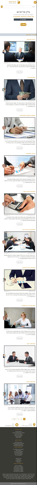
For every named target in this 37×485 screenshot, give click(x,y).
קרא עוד (19, 72)
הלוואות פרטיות (18, 436)
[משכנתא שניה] (19, 89)
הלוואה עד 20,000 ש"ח (18, 469)
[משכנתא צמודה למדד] (19, 203)
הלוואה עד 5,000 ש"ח (18, 466)
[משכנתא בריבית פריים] (19, 241)
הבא (14, 419)
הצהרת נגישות (18, 458)
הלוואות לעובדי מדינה (18, 453)
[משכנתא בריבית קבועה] (19, 279)
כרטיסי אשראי (18, 437)
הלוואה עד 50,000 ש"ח (18, 470)
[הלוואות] (14, 1)
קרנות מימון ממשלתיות (18, 444)
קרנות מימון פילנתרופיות (18, 445)
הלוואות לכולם (18, 450)
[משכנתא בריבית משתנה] (19, 318)
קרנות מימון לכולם (18, 442)
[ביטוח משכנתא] (19, 51)
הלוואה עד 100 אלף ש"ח (18, 471)
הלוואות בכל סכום (18, 465)
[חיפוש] (2, 7)
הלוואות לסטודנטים (18, 452)
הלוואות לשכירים (18, 455)
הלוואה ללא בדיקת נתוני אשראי (18, 432)
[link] (28, 424)
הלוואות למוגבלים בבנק (18, 451)
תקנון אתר (18, 459)
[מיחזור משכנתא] (19, 165)
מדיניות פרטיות (18, 460)
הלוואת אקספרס (18, 431)
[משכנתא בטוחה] (19, 394)
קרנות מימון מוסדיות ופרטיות (18, 443)
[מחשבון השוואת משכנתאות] (19, 127)
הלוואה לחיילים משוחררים (18, 449)
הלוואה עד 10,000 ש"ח (18, 467)
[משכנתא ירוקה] (19, 356)
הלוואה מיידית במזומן (18, 435)
